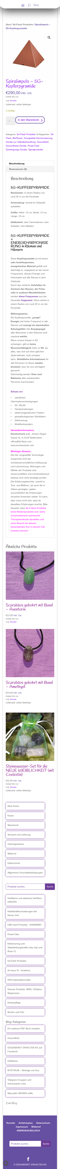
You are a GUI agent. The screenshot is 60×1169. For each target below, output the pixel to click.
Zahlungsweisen (16, 844)
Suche (50, 886)
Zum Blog (11, 1103)
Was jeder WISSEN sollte (20, 1093)
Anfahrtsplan (26, 1123)
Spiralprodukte (35, 149)
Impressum (22, 1126)
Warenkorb (13, 825)
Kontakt (10, 1123)
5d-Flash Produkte (23, 24)
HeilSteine (13, 1061)
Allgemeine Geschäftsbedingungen (25, 872)
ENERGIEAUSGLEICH (28, 1130)
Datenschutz (14, 863)
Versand (13, 101)
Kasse (11, 815)
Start (8, 24)
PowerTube (33, 145)
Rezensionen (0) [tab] (18, 169)
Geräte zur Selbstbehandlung (21, 142)
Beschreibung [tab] (16, 163)
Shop (36, 5)
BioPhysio (18, 138)
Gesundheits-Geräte (16, 145)
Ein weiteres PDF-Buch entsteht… (25, 1028)
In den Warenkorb (28, 119)
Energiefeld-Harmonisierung (38, 138)
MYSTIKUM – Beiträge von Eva (23, 1070)
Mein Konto (13, 806)
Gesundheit (42, 142)
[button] (49, 37)
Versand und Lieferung (19, 834)
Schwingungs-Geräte (16, 149)
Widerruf (12, 853)
